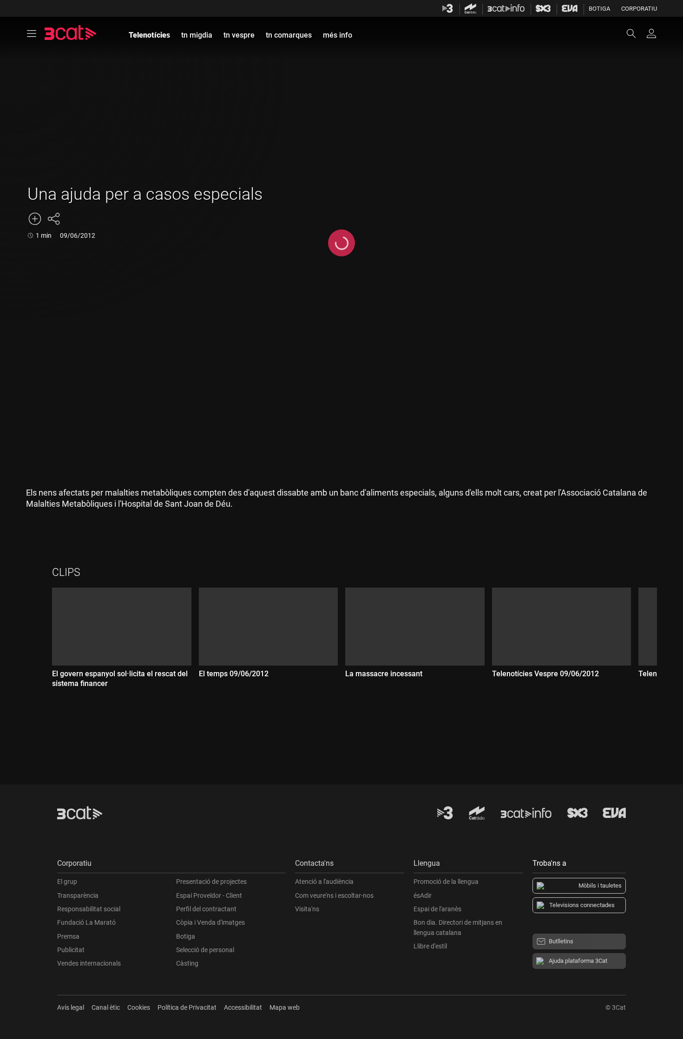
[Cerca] (635, 33)
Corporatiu (639, 8)
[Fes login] (651, 33)
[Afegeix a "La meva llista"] (34, 218)
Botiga (599, 8)
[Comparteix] (53, 218)
